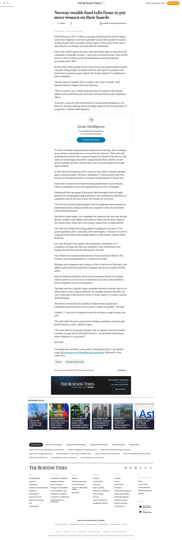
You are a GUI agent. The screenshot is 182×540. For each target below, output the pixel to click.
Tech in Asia (142, 484)
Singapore (33, 491)
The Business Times (77, 524)
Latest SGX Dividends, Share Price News (137, 454)
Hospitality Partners (100, 503)
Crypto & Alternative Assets (80, 489)
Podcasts (118, 488)
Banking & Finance (57, 481)
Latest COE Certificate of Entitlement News (115, 450)
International (34, 494)
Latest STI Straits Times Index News (107, 454)
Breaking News (34, 478)
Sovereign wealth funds (75, 362)
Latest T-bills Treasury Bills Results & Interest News (46, 450)
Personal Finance (78, 484)
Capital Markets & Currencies (57, 501)
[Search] (7, 3)
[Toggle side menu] (4, 3)
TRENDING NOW (36, 400)
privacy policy (82, 531)
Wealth (74, 478)
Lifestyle (96, 478)
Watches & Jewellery (101, 491)
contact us (67, 531)
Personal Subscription (122, 491)
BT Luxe (96, 497)
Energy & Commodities (59, 488)
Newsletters (119, 484)
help (74, 531)
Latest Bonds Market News (38, 458)
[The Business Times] (89, 3)
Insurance (75, 493)
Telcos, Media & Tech (58, 491)
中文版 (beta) (119, 506)
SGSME (140, 494)
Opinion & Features (36, 500)
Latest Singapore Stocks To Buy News (64, 458)
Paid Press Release (121, 497)
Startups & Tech (35, 497)
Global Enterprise (145, 491)
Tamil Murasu (115, 524)
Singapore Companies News (76, 445)
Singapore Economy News (99, 445)
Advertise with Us (121, 500)
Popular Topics (36, 445)
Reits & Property (56, 484)
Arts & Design (98, 494)
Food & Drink (98, 481)
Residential (33, 484)
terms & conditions (94, 531)
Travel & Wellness (100, 500)
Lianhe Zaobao (91, 524)
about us (59, 531)
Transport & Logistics (58, 494)
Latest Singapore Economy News (92, 458)
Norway (59, 362)
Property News (134, 445)
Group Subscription (121, 494)
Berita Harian (103, 524)
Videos (117, 481)
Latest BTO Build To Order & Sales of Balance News (74, 454)
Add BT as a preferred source (114, 23)
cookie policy (106, 531)
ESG (30, 503)
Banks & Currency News (54, 445)
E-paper (117, 478)
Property (32, 481)
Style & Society (98, 488)
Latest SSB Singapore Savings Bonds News (82, 450)
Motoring (96, 484)
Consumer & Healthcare (59, 497)
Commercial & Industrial (38, 488)
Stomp (124, 524)
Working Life (33, 506)
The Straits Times (61, 524)
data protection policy (119, 531)
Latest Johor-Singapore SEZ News (40, 454)
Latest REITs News (118, 445)
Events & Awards (120, 503)
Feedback (122, 370)
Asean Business (144, 487)
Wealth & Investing (79, 481)
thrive (140, 481)
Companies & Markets (58, 478)
